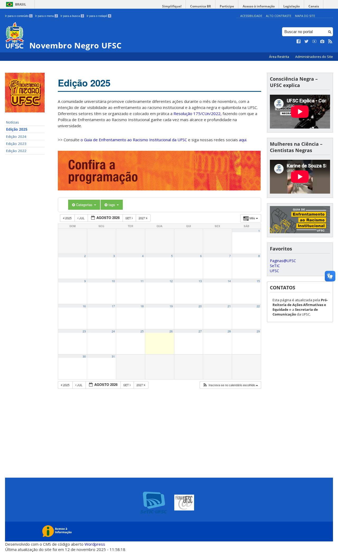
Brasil (20, 4)
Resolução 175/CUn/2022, (197, 113)
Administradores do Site (314, 56)
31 (113, 356)
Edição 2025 (16, 129)
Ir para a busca (71, 15)
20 (200, 306)
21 (229, 306)
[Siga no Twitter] (306, 41)
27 (200, 331)
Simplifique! (171, 6)
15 (258, 281)
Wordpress (94, 544)
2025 (68, 218)
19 (171, 306)
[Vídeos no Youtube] (314, 41)
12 (171, 281)
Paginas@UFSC (283, 260)
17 (113, 306)
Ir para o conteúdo (18, 15)
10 (113, 281)
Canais (313, 6)
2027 (142, 218)
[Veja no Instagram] (322, 41)
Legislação (291, 6)
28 (229, 331)
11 (142, 281)
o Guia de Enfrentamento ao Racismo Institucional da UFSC (134, 139)
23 (84, 331)
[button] (230, 385)
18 (142, 306)
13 (200, 281)
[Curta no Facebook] (299, 41)
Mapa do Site (305, 16)
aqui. (243, 139)
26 (171, 331)
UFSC (274, 270)
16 (84, 306)
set (128, 218)
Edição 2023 (16, 143)
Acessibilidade (251, 16)
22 (258, 306)
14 (229, 281)
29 (258, 331)
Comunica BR (200, 6)
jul (81, 218)
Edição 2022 (16, 150)
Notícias (12, 122)
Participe (227, 6)
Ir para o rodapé (98, 15)
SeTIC (275, 265)
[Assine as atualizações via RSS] (330, 41)
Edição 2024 (16, 136)
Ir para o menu (46, 15)
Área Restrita (279, 56)
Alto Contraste (278, 16)
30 (84, 356)
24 (113, 331)
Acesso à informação (259, 6)
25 (142, 331)
